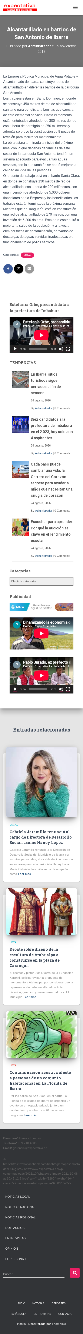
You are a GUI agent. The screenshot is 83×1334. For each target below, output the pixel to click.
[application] (41, 335)
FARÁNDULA (18, 1313)
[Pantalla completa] (68, 349)
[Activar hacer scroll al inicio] (74, 1325)
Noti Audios (14, 1228)
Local (27, 255)
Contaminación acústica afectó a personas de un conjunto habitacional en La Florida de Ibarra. (40, 1080)
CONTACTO (65, 1313)
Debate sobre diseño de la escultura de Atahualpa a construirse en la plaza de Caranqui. (35, 957)
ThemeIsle (59, 1323)
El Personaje (16, 1259)
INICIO (21, 1303)
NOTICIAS (38, 1303)
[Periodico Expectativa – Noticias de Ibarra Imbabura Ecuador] (21, 7)
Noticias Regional (20, 1217)
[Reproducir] (15, 349)
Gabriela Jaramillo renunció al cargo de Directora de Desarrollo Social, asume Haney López (41, 837)
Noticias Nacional (20, 1207)
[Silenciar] (61, 349)
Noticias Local (17, 1196)
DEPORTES (59, 1303)
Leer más (24, 874)
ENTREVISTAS (42, 1313)
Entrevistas (15, 1238)
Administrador (43, 408)
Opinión (11, 1248)
